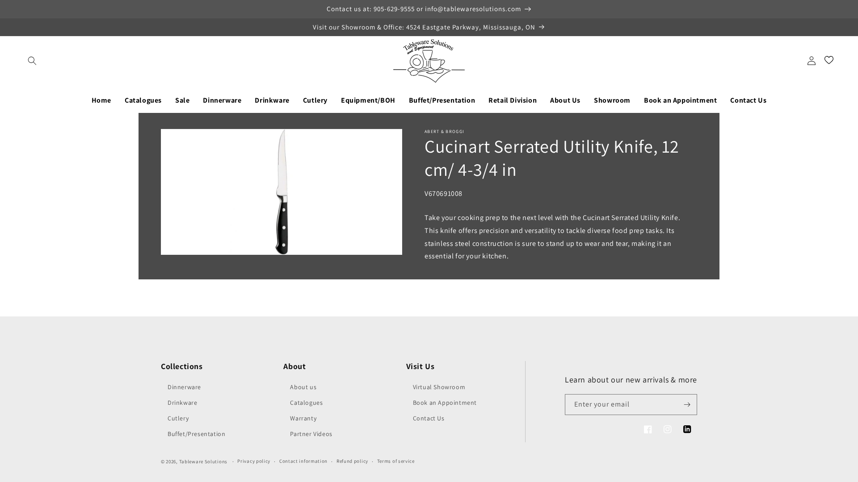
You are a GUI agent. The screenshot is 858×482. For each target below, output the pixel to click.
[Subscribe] (687, 404)
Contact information (303, 461)
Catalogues (306, 403)
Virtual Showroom (439, 387)
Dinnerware (184, 387)
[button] (32, 61)
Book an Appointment (445, 403)
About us (303, 387)
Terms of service (396, 461)
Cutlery (178, 418)
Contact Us (429, 418)
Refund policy (352, 461)
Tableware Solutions (203, 461)
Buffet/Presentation (196, 434)
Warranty (303, 418)
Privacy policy (253, 461)
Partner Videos (311, 434)
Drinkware (182, 403)
